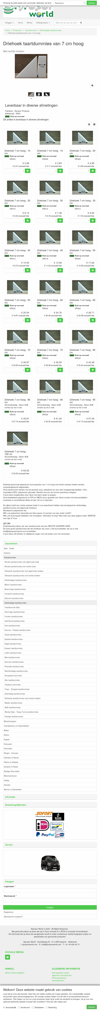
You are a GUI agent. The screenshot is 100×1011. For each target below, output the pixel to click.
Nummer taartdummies (14, 662)
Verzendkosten (58, 980)
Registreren (9, 912)
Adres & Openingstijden (14, 972)
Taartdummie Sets (12, 607)
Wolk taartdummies (12, 707)
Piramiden (8, 748)
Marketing (52, 1007)
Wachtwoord (9, 896)
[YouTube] (7, 957)
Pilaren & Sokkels (11, 762)
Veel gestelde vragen (60, 972)
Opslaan (91, 3)
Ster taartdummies (12, 680)
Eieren (6, 735)
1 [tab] (31, 98)
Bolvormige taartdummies (15, 589)
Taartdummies (10, 557)
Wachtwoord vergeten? (13, 916)
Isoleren (7, 553)
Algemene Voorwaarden (62, 975)
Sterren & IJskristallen (13, 789)
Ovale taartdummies (13, 634)
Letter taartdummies (13, 652)
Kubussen (8, 744)
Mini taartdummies (12, 657)
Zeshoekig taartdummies (15, 693)
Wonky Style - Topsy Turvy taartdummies (21, 712)
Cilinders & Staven (11, 757)
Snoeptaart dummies (13, 675)
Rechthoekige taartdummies (16, 671)
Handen (7, 785)
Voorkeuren (25, 1007)
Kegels (7, 739)
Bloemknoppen (10, 721)
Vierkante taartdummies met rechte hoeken (22, 575)
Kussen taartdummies (14, 648)
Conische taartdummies (14, 593)
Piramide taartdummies (14, 666)
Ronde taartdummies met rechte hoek (20, 566)
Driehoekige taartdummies (15, 602)
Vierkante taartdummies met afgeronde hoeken (24, 571)
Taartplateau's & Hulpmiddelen (16, 725)
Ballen (6, 730)
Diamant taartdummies (14, 598)
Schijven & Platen (11, 766)
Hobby (6, 780)
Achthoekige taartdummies (16, 580)
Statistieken (39, 1007)
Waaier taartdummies (13, 702)
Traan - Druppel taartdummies (17, 689)
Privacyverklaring (59, 978)
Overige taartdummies (14, 716)
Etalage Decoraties (12, 771)
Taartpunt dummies (13, 684)
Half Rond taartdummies (15, 621)
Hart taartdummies (12, 625)
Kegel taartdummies (13, 643)
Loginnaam (9, 886)
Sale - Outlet (9, 548)
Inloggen (50, 907)
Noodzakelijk (11, 1007)
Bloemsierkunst (10, 775)
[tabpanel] (31, 94)
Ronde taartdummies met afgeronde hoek (22, 562)
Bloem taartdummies (13, 584)
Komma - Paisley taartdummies (17, 630)
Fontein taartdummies (14, 616)
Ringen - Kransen (11, 753)
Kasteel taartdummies (14, 639)
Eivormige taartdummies (15, 612)
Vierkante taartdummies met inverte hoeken (23, 698)
